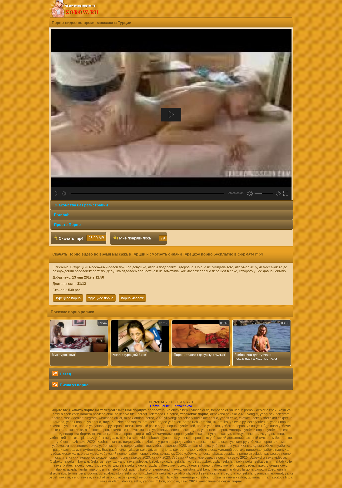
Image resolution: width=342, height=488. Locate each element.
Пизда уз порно (74, 385)
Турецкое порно (67, 298)
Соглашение (160, 406)
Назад (65, 374)
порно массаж (132, 298)
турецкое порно (100, 298)
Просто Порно (67, 225)
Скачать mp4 (80, 238)
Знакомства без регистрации (81, 205)
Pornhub (62, 215)
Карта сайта (182, 406)
